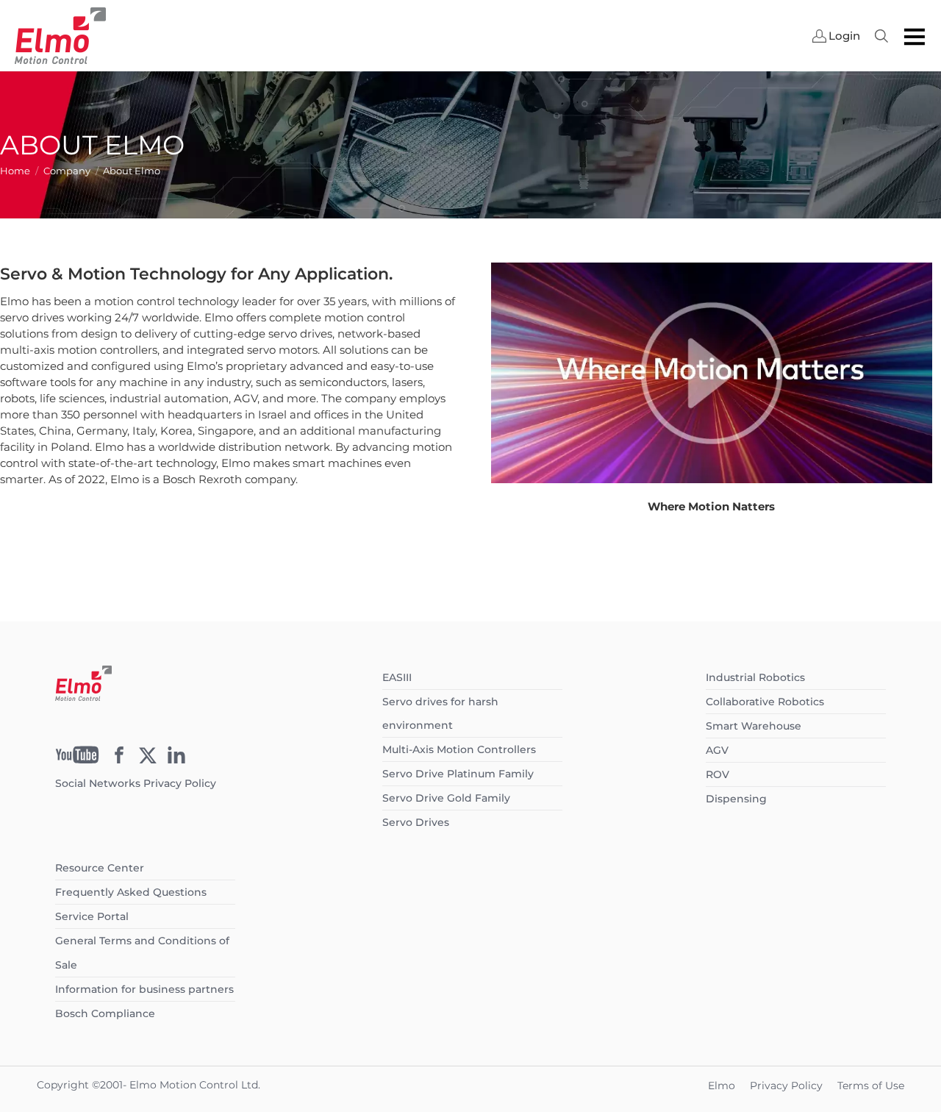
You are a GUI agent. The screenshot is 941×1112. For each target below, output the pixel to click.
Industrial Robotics (755, 677)
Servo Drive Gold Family (446, 798)
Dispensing (736, 798)
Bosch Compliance (105, 1013)
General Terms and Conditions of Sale (142, 952)
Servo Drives (415, 822)
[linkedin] (176, 759)
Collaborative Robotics (765, 701)
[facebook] (119, 759)
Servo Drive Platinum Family (458, 773)
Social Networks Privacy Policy (135, 783)
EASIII (397, 677)
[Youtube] (77, 759)
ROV (717, 774)
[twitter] (148, 759)
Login (844, 36)
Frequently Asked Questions (131, 892)
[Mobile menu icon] (914, 36)
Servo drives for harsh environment (440, 713)
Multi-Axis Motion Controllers (459, 749)
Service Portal (92, 916)
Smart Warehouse (753, 726)
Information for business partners (144, 989)
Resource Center (99, 867)
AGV (717, 750)
